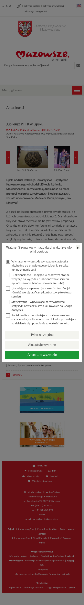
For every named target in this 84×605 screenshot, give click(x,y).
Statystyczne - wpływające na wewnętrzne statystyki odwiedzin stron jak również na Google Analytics (41, 306)
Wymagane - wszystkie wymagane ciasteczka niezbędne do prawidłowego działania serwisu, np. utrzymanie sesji (40, 265)
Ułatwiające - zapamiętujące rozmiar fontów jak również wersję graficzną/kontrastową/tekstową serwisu (41, 292)
